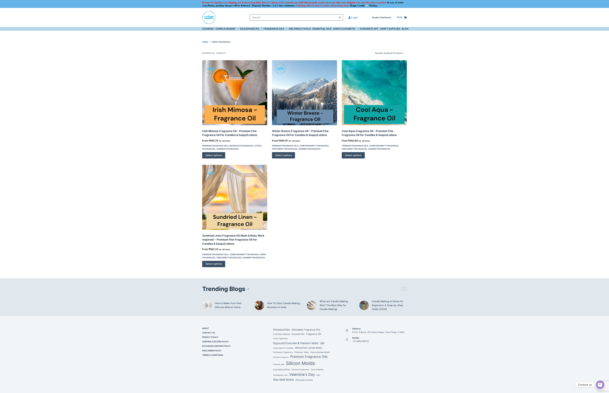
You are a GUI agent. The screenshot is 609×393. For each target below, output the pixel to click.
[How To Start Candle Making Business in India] (259, 305)
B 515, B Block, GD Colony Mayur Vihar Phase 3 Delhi (378, 332)
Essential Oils (322, 28)
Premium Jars (278, 364)
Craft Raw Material (281, 334)
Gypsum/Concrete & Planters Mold (295, 343)
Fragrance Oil (313, 333)
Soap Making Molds (281, 369)
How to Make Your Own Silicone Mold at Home (228, 305)
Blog (405, 28)
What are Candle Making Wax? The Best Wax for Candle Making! (334, 305)
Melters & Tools (300, 28)
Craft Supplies (390, 28)
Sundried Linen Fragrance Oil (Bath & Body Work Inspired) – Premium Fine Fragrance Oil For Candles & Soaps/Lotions (233, 239)
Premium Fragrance (281, 357)
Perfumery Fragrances (284, 149)
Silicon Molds (249, 28)
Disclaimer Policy (212, 350)
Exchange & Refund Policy (216, 346)
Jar (322, 343)
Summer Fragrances (227, 149)
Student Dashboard (381, 17)
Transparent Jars (280, 375)
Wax (318, 375)
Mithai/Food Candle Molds (308, 347)
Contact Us (208, 333)
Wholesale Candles (304, 380)
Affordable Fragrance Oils (305, 329)
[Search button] (340, 17)
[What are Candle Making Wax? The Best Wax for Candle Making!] (311, 305)
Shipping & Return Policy (215, 341)
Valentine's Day (302, 374)
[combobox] (293, 17)
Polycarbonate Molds (320, 352)
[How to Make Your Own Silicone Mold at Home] (207, 305)
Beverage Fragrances (241, 146)
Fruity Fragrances (280, 338)
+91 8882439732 (360, 341)
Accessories (281, 329)
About (205, 328)
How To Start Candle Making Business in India (283, 305)
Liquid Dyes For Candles (283, 348)
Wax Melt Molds (283, 379)
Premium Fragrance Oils (215, 146)
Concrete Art (369, 28)
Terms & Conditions (212, 355)
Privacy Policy (210, 337)
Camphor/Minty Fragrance (314, 146)
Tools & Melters (317, 369)
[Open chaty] (600, 384)
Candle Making (225, 28)
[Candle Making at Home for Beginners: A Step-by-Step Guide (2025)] (364, 305)
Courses (208, 28)
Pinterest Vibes (301, 352)
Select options (213, 155)
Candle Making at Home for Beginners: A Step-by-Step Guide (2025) (387, 305)
